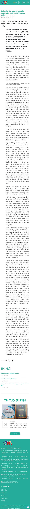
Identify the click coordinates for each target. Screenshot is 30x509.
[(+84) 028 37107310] (2, 506)
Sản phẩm (3, 493)
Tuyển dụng (4, 498)
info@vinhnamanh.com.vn (9, 481)
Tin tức (3, 495)
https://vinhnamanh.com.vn (10, 482)
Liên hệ (3, 500)
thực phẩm (14, 92)
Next (28, 417)
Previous (2, 417)
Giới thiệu (4, 490)
